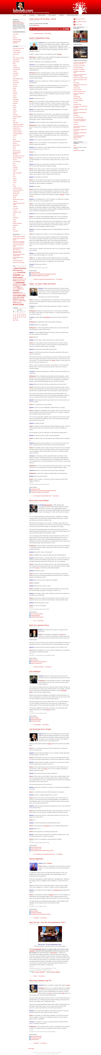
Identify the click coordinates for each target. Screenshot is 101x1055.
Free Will (15, 97)
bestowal (16, 270)
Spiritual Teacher (16, 191)
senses (19, 293)
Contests (15, 71)
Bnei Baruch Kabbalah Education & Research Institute (19, 23)
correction (21, 272)
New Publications (16, 161)
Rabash (14, 178)
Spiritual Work (16, 193)
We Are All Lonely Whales (39, 500)
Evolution (15, 92)
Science (14, 182)
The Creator (15, 208)
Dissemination (16, 82)
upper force (18, 302)
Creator (16, 275)
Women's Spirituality (17, 223)
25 (19, 317)
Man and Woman (16, 141)
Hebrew (14, 107)
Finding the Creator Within (79, 69)
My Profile (31, 15)
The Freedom (76, 115)
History (14, 109)
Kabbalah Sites (41, 15)
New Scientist (48, 505)
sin (21, 293)
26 (21, 317)
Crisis (14, 35)
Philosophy (15, 169)
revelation (15, 293)
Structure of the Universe (18, 199)
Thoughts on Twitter (17, 212)
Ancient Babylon (16, 50)
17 (17, 315)
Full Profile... (15, 29)
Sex (14, 184)
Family (14, 95)
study (22, 297)
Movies (14, 147)
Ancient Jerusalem (17, 52)
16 (15, 315)
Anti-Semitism (16, 54)
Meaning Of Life (16, 145)
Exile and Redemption (78, 67)
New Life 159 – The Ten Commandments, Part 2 (47, 922)
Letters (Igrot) (76, 82)
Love (14, 137)
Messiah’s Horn (76, 87)
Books (14, 63)
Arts (14, 56)
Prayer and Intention (17, 173)
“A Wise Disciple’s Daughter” (19, 236)
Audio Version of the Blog (18, 58)
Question (16, 292)
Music (14, 148)
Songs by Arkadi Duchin (18, 190)
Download (42, 972)
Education (15, 86)
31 (17, 318)
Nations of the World (17, 157)
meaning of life (47, 825)
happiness (49, 743)
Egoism (14, 88)
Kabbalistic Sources (17, 130)
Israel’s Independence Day (39, 38)
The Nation (75, 122)
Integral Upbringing (17, 39)
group (14, 280)
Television (15, 206)
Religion (15, 180)
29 (13, 318)
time (21, 301)
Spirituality (15, 195)
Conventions (15, 73)
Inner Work (15, 114)
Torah (14, 214)
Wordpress (53, 1052)
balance (48, 709)
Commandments (16, 69)
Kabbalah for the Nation (18, 126)
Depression (15, 80)
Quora (14, 176)
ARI (13, 268)
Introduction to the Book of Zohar (80, 77)
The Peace (75, 124)
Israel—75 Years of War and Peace (42, 284)
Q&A (14, 174)
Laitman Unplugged (17, 131)
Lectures (15, 135)
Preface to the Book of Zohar (79, 91)
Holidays (15, 111)
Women (14, 221)
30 (15, 318)
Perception (15, 167)
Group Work (15, 101)
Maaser (14, 139)
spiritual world (57, 890)
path (23, 289)
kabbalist (15, 285)
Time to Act (75, 139)
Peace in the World (77, 89)
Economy (15, 37)
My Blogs (61, 15)
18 (19, 315)
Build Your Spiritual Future (39, 625)
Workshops (15, 225)
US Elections (15, 217)
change (14, 272)
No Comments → (48, 33)
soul (14, 296)
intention (23, 280)
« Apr (14, 320)
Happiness (15, 103)
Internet (14, 118)
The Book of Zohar (77, 104)
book (21, 270)
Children (15, 65)
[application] (49, 29)
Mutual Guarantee (17, 150)
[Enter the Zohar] (80, 52)
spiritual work (16, 297)
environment (16, 279)
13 (23, 314)
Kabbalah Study (16, 128)
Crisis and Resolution (72, 15)
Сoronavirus (15, 231)
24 (17, 317)
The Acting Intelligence (78, 100)
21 (25, 315)
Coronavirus (15, 75)
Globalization (16, 99)
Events (14, 90)
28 (25, 317)
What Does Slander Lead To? (40, 980)
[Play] (31, 29)
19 (21, 315)
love (32, 196)
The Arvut (75, 102)
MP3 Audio (36, 25)
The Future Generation (78, 117)
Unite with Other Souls (17, 260)
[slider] (67, 28)
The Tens (15, 210)
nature (19, 289)
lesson (20, 285)
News (14, 163)
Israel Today (15, 34)
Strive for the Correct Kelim (18, 262)
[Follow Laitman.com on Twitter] (74, 24)
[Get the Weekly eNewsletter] (74, 21)
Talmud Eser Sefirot (77, 98)
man (18, 287)
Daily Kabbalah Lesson (18, 78)
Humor (14, 112)
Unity (14, 215)
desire (15, 277)
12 (21, 314)
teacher (17, 300)
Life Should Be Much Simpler (40, 729)
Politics (14, 171)
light (24, 285)
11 (19, 314)
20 (23, 315)
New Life (15, 159)
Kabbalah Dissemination (18, 124)
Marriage (15, 143)
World (14, 227)
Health (14, 105)
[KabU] (80, 36)
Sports (14, 197)
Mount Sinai (53, 952)
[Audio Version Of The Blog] (74, 19)
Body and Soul (16, 61)
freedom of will (22, 279)
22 (13, 317)
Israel (14, 120)
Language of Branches (18, 133)
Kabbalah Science (77, 150)
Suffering (15, 201)
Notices (14, 165)
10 (17, 314)
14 (25, 314)
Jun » (17, 320)
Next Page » (31, 1048)
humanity (19, 280)
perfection (51, 894)
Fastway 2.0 (59, 1052)
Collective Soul (16, 67)
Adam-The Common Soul (18, 48)
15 (13, 315)
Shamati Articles (76, 96)
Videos (14, 219)
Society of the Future (17, 188)
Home (24, 15)
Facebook (15, 94)
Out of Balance (34, 671)
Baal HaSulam (16, 59)
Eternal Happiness (36, 859)
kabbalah (20, 282)
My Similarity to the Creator (18, 155)
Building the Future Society (79, 65)
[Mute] (64, 29)
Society (14, 186)
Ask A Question (52, 15)
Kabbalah (59, 54)
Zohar (14, 229)
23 (15, 317)
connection (32, 950)
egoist (20, 277)
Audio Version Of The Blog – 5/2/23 (42, 19)
